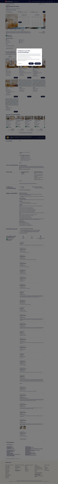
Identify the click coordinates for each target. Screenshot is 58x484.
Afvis (31, 63)
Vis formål (20, 63)
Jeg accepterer (37, 63)
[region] (29, 57)
